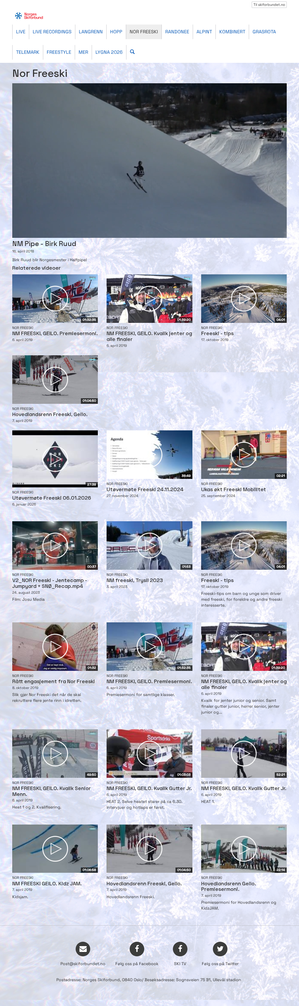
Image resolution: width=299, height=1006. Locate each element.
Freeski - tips (217, 333)
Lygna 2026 (109, 52)
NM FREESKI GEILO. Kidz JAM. (47, 884)
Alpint (204, 32)
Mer (83, 52)
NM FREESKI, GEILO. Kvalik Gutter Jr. (149, 788)
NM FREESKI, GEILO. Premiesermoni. (55, 333)
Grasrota (264, 32)
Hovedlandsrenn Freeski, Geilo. (50, 414)
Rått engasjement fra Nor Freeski (53, 681)
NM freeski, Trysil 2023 (135, 580)
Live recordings (52, 32)
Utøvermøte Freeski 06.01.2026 (51, 498)
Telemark (27, 52)
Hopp (116, 32)
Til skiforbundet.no (269, 4)
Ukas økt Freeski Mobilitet (233, 489)
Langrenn (91, 32)
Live (20, 32)
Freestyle (59, 52)
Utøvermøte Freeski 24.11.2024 (145, 489)
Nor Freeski (144, 32)
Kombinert (232, 32)
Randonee (177, 32)
